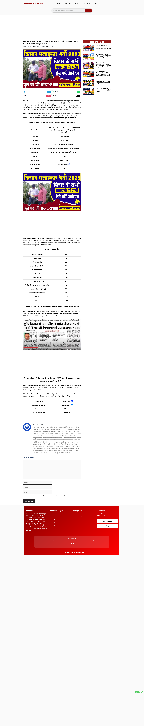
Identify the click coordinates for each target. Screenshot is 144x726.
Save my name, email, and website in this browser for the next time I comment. (49, 496)
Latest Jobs (67, 3)
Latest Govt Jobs (82, 514)
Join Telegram (107, 526)
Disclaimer (57, 525)
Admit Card (77, 3)
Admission (87, 3)
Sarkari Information (33, 3)
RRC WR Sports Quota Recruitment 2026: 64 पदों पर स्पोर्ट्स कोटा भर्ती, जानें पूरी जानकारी (103, 47)
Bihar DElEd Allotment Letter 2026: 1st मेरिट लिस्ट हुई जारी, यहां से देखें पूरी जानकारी (103, 55)
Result (96, 3)
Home (58, 3)
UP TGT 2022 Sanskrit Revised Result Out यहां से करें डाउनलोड (103, 90)
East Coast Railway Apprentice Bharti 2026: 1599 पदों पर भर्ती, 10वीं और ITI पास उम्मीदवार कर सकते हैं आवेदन (103, 73)
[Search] (88, 10)
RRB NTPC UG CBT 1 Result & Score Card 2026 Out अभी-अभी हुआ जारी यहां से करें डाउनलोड (103, 81)
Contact (56, 520)
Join (49, 91)
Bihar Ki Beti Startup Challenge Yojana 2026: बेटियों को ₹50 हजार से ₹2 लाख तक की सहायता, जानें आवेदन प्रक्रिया (103, 65)
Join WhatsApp (107, 521)
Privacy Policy (57, 522)
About (55, 517)
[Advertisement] (72, 26)
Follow (48, 95)
